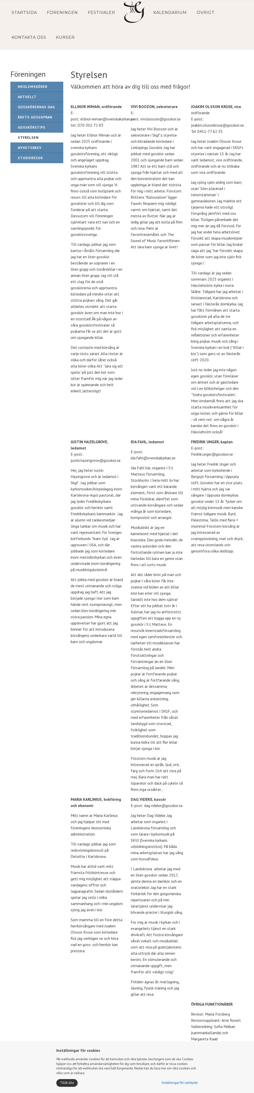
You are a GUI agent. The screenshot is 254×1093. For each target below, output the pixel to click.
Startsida (24, 12)
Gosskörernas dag (36, 107)
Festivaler (101, 12)
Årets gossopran (35, 117)
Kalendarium (170, 12)
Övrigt (206, 12)
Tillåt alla (67, 1083)
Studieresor (30, 158)
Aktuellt (27, 97)
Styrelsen (28, 137)
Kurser (65, 37)
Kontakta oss (29, 37)
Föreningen (62, 12)
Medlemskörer (32, 86)
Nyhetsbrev (29, 148)
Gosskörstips (31, 127)
